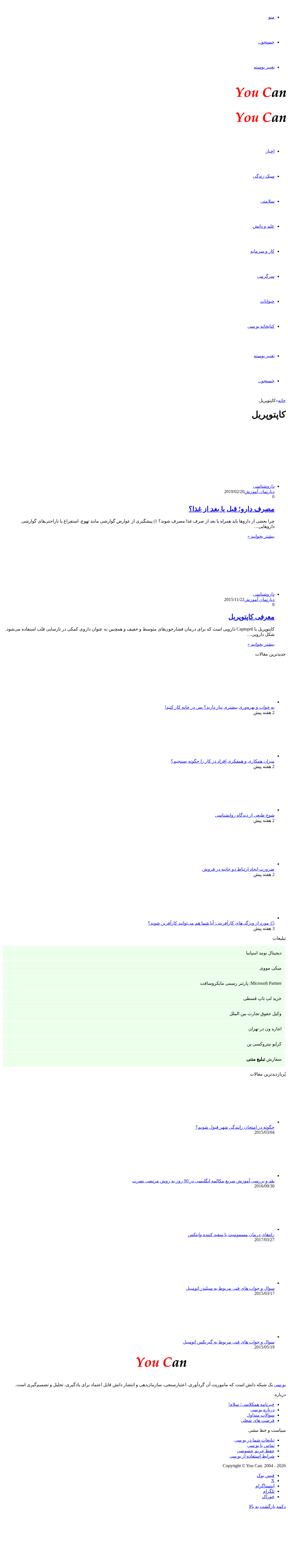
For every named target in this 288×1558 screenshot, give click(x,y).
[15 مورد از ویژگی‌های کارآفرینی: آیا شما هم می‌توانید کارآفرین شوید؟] (243, 917)
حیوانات (267, 301)
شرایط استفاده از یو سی (251, 1456)
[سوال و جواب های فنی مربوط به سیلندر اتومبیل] (243, 1283)
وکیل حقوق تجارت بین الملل (256, 1013)
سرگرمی (265, 276)
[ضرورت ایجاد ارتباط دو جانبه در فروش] (243, 863)
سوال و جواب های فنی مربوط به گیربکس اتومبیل (228, 1342)
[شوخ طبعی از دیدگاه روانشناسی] (243, 809)
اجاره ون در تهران (265, 1028)
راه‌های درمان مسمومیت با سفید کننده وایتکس (231, 1234)
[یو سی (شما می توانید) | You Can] (144, 1361)
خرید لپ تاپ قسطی (262, 998)
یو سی (280, 1384)
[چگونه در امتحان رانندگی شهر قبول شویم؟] (243, 1121)
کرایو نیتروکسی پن (264, 1044)
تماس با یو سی (260, 1445)
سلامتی (267, 201)
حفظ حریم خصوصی (255, 1450)
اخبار (270, 151)
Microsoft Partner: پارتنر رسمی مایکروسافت (241, 983)
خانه (282, 400)
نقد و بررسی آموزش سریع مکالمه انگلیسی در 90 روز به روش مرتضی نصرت (203, 1180)
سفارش (264, 1059)
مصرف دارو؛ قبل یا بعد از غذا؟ (231, 508)
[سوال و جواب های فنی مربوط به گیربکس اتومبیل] (243, 1336)
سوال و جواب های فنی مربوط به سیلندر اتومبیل (230, 1288)
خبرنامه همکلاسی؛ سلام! (251, 1404)
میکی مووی (271, 968)
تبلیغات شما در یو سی (254, 1440)
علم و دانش (263, 226)
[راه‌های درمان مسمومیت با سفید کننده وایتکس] (243, 1229)
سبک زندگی (263, 176)
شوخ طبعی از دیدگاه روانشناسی (244, 815)
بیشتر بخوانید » (261, 536)
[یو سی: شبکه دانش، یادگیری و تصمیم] (243, 96)
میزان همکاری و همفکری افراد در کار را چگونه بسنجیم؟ (222, 761)
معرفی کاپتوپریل (251, 616)
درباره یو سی (262, 1409)
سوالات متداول (260, 1415)
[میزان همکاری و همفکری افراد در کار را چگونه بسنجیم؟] (243, 755)
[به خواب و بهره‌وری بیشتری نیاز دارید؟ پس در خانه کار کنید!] (243, 701)
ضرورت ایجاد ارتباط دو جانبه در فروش (238, 869)
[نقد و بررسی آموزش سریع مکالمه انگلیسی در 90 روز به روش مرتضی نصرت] (243, 1175)
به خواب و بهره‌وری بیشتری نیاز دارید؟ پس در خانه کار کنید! (219, 707)
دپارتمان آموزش (259, 491)
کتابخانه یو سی (261, 326)
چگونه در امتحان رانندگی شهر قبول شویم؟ (234, 1127)
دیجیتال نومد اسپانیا (264, 952)
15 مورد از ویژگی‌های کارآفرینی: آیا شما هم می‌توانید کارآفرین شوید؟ (211, 923)
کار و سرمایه (262, 251)
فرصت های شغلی (257, 1420)
